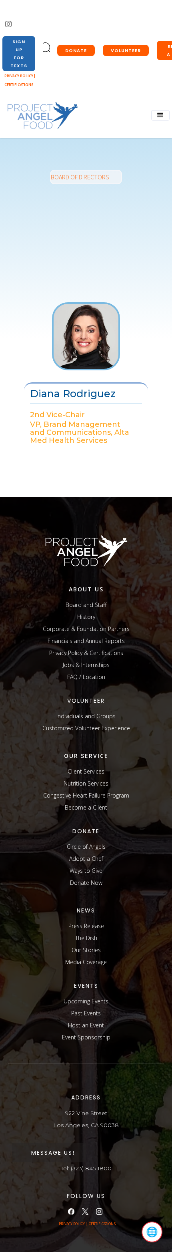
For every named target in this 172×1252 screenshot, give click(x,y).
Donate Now (86, 882)
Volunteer (126, 50)
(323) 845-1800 (91, 1168)
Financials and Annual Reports (86, 641)
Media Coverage (86, 962)
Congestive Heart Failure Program (86, 795)
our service (86, 756)
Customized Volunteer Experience (86, 728)
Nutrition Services (86, 783)
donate (76, 50)
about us (86, 589)
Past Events (86, 1013)
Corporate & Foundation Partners (86, 629)
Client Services (86, 771)
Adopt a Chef (86, 858)
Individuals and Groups (86, 716)
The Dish (86, 938)
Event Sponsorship (86, 1037)
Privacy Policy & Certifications (86, 653)
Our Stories (86, 950)
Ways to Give (86, 870)
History (86, 617)
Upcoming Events (86, 1001)
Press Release (86, 926)
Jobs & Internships (86, 665)
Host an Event (86, 1025)
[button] (160, 115)
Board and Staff (86, 605)
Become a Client (86, 807)
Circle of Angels (86, 846)
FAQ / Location (86, 677)
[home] (40, 116)
